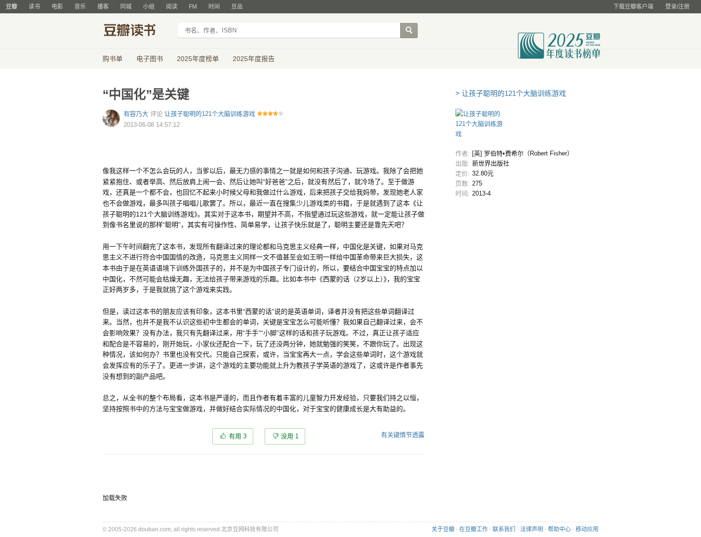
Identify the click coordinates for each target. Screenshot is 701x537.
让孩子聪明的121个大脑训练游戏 (210, 113)
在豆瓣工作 (473, 529)
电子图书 (149, 58)
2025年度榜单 (198, 58)
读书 (34, 6)
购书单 (113, 58)
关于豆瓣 (443, 529)
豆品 (237, 6)
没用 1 (290, 436)
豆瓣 (11, 6)
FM (193, 6)
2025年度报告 (254, 58)
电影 (57, 6)
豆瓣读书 (137, 31)
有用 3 (238, 436)
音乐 (80, 6)
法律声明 (531, 529)
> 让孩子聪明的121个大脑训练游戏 (510, 93)
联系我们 (504, 529)
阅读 (171, 6)
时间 (214, 6)
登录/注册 (677, 6)
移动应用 (587, 529)
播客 (103, 6)
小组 (149, 6)
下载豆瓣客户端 (633, 6)
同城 (126, 6)
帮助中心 (559, 529)
